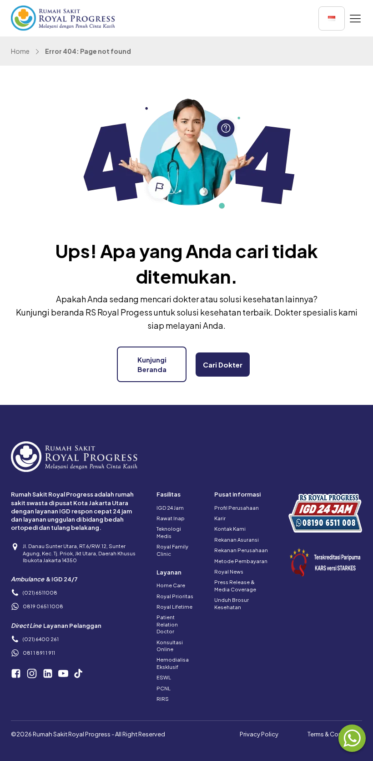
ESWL (163, 677)
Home (20, 51)
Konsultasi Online (169, 645)
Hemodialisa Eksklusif (172, 663)
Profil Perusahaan (236, 508)
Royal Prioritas (174, 596)
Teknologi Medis (168, 532)
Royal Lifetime (174, 607)
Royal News (228, 572)
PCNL (163, 688)
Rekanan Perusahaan (241, 550)
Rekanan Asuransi (236, 540)
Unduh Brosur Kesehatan (231, 603)
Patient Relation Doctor (167, 624)
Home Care (170, 585)
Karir (220, 518)
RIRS (162, 699)
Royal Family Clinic (172, 550)
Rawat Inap (170, 518)
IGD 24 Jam (170, 508)
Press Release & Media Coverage (235, 585)
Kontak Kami (230, 529)
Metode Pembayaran (240, 561)
